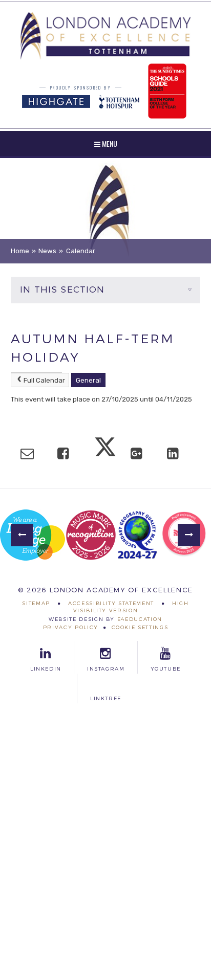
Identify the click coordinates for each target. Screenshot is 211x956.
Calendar (80, 251)
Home (20, 251)
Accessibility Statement (111, 603)
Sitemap (36, 603)
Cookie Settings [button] (140, 627)
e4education (139, 619)
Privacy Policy (70, 627)
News (47, 251)
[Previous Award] (22, 535)
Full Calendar (44, 380)
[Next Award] (189, 535)
